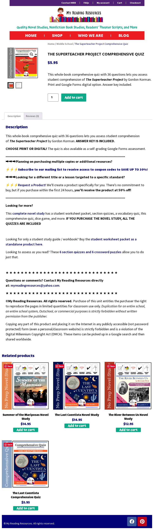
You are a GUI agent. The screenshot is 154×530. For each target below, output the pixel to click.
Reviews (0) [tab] (32, 116)
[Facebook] (132, 521)
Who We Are (90, 35)
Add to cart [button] (26, 430)
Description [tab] (14, 116)
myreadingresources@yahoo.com (35, 285)
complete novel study (28, 213)
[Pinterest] (142, 521)
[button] (31, 54)
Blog (124, 35)
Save (10, 366)
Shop (57, 35)
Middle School (65, 44)
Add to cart (74, 97)
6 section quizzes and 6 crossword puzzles (90, 252)
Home (31, 35)
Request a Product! (32, 185)
